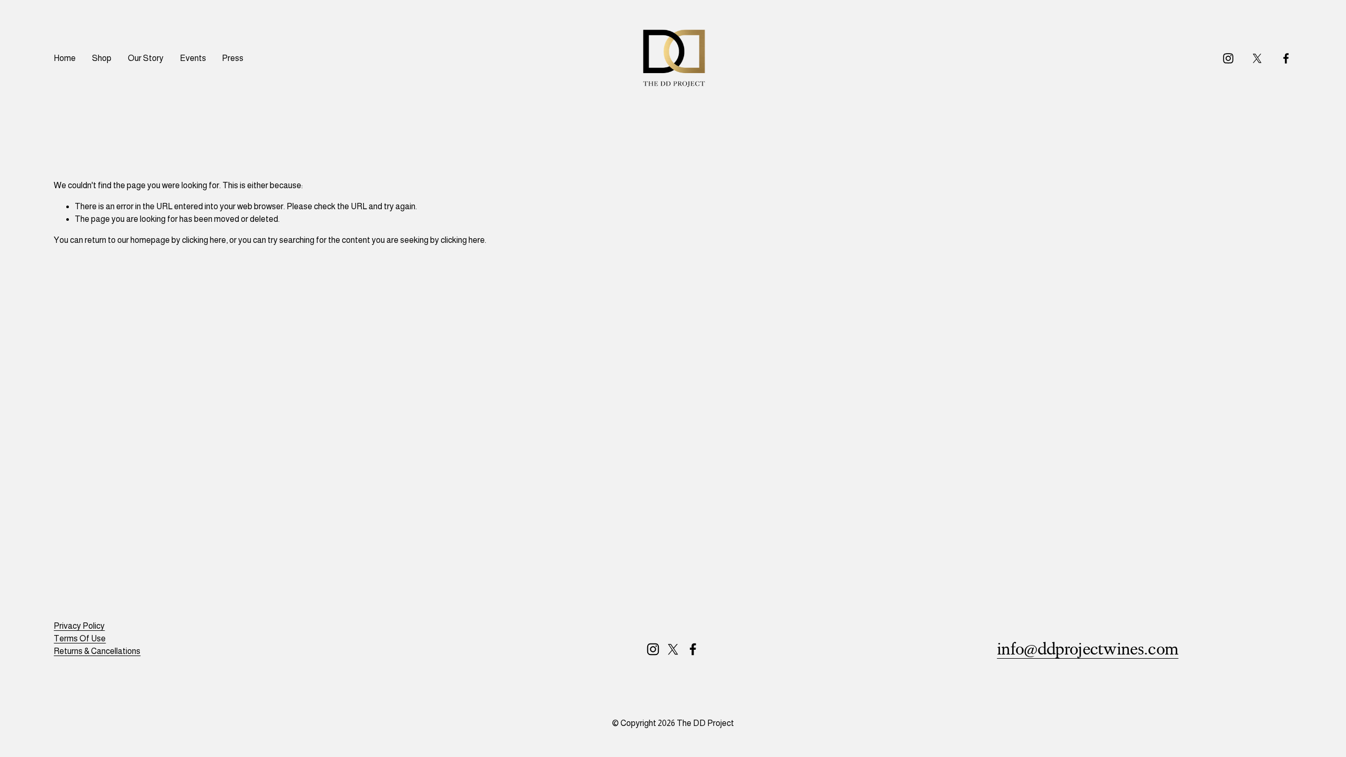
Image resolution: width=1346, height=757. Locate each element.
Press (232, 58)
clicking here (204, 240)
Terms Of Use (80, 638)
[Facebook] (1286, 58)
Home (65, 58)
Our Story (146, 58)
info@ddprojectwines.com (1087, 649)
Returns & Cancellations (97, 651)
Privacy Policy (79, 625)
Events (193, 58)
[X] (1257, 58)
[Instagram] (1228, 58)
